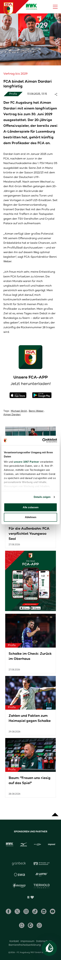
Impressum (27, 941)
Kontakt (14, 941)
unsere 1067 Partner (26, 461)
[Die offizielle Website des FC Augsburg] (8, 8)
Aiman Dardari (12, 414)
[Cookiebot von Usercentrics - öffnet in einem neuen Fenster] (43, 440)
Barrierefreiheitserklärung (25, 944)
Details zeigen (42, 496)
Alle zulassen (30, 507)
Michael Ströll (19, 410)
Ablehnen (30, 517)
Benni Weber (36, 410)
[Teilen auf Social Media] (57, 94)
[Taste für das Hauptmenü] (55, 6)
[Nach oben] (55, 812)
